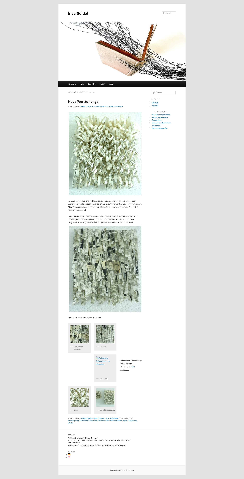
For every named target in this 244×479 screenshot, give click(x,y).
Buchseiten (83, 420)
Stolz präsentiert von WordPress (122, 470)
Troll (129, 420)
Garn (95, 420)
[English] (69, 456)
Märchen (113, 420)
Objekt (95, 418)
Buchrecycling (73, 420)
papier (125, 420)
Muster (90, 418)
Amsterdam (156, 120)
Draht (90, 420)
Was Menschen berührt (161, 114)
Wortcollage (114, 418)
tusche (134, 420)
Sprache (102, 418)
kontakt (102, 84)
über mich (91, 84)
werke (82, 84)
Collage (84, 418)
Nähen (119, 420)
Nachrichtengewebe (159, 128)
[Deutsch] (69, 454)
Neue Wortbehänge (83, 101)
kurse (111, 84)
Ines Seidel (78, 13)
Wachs (70, 423)
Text (107, 418)
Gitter (107, 420)
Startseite (72, 84)
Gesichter (101, 420)
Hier (133, 366)
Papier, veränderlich (160, 117)
